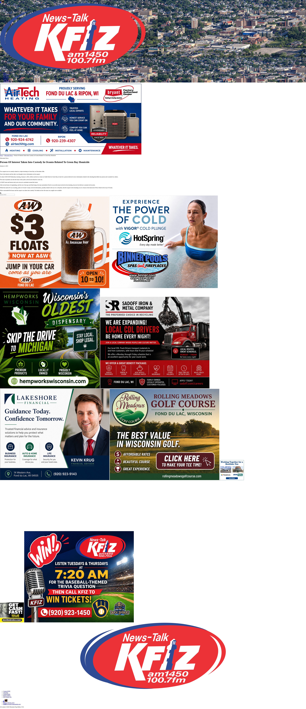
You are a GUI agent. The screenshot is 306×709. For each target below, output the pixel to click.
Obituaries (5, 76)
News (4, 73)
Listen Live (6, 81)
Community (6, 77)
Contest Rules (6, 694)
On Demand (6, 80)
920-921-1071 (9, 702)
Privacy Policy (7, 695)
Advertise (5, 692)
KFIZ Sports (6, 74)
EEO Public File (7, 697)
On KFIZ (5, 79)
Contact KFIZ (6, 691)
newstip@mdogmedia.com (12, 704)
